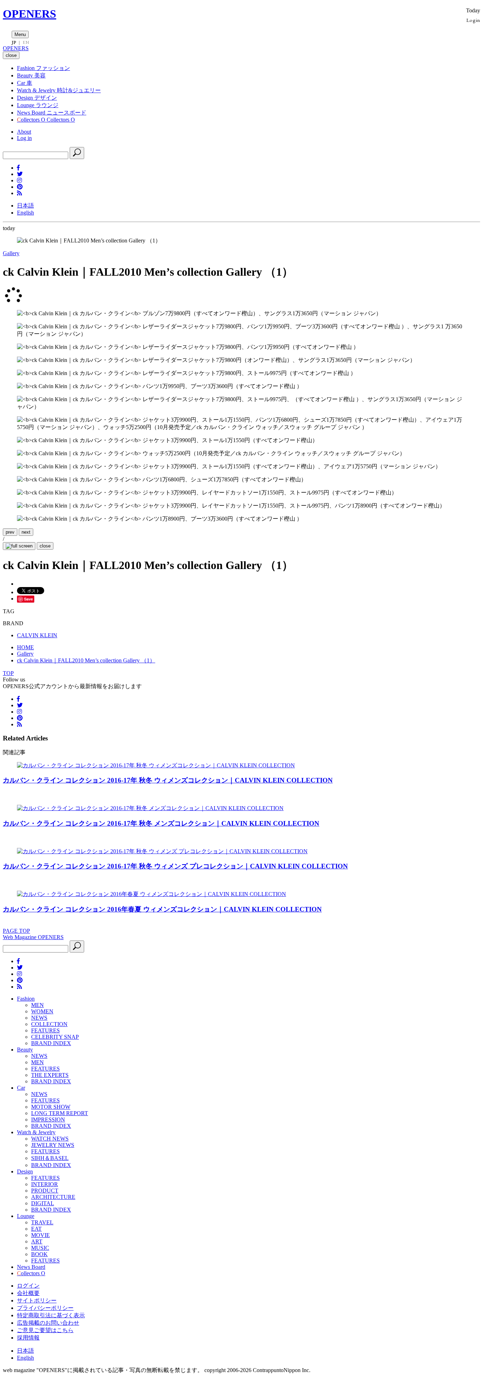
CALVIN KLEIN (37, 635)
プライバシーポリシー (45, 1308)
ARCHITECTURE (53, 1197)
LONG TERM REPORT (59, 1113)
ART (36, 1241)
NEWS (39, 1018)
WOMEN (42, 1011)
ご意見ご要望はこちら (45, 1330)
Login (473, 20)
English (25, 213)
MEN (37, 1005)
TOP (8, 673)
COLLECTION (49, 1024)
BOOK (39, 1254)
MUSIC (40, 1248)
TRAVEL (42, 1222)
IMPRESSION (48, 1120)
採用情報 (28, 1338)
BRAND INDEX (51, 1043)
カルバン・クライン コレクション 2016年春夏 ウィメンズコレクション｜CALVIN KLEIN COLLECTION (162, 909)
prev (10, 532)
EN (26, 42)
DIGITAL (42, 1203)
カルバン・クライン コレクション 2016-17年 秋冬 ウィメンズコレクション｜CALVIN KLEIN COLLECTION (168, 780)
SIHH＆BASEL (50, 1158)
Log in (24, 138)
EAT (36, 1229)
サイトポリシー (37, 1300)
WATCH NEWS (50, 1139)
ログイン (28, 1286)
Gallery (11, 253)
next (26, 532)
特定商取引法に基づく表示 (51, 1315)
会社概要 (28, 1293)
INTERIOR (44, 1184)
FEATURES (45, 1030)
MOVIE (40, 1235)
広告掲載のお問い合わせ (48, 1323)
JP (14, 42)
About (24, 132)
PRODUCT (44, 1191)
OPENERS (29, 13)
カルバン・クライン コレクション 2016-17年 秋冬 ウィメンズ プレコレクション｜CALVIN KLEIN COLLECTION (175, 866)
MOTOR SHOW (50, 1107)
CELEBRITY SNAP (55, 1037)
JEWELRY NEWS (52, 1145)
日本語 (25, 206)
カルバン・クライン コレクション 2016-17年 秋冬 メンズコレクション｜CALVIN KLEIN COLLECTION (161, 823)
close (45, 546)
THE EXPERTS (50, 1075)
